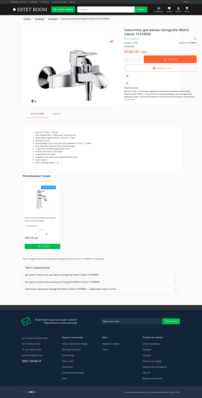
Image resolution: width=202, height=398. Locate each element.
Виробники (67, 367)
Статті (105, 349)
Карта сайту (68, 361)
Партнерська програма (73, 372)
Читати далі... (129, 99)
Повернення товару (152, 361)
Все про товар (37, 114)
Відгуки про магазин (152, 378)
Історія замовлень (151, 343)
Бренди (73, 2)
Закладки (147, 349)
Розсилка (147, 355)
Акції (64, 378)
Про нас (146, 372)
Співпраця (34, 2)
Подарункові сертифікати (155, 367)
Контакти (45, 2)
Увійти (186, 2)
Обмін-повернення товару (74, 343)
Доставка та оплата (19, 2)
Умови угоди (68, 355)
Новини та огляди (59, 2)
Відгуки (57, 113)
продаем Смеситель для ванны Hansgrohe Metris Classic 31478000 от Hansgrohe (66, 258)
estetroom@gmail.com (32, 355)
